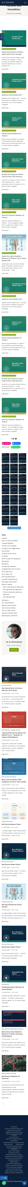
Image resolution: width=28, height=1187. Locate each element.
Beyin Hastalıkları (6, 685)
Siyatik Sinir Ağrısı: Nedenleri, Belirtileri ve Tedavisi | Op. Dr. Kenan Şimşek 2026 (14, 258)
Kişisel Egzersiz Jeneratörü (10, 615)
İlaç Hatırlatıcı (6, 551)
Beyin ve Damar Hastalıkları (10, 541)
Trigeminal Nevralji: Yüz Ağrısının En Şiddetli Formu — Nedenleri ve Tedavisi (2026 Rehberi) (14, 735)
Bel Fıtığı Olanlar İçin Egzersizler (12, 589)
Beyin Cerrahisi (6, 730)
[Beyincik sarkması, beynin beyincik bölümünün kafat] (5, 479)
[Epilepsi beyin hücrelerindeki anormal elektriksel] (14, 489)
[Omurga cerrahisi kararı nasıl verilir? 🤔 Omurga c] (22, 500)
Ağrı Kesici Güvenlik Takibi (9, 613)
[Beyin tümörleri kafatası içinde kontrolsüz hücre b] (14, 479)
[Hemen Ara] (24, 1183)
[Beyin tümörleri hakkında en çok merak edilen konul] (14, 520)
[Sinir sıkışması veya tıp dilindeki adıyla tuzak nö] (5, 520)
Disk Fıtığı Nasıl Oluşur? (8, 577)
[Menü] (25, 3)
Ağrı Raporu (5, 564)
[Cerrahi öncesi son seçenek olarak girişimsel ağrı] (22, 489)
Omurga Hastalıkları (7, 543)
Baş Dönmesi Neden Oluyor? (11, 864)
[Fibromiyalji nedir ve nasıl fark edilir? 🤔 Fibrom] (22, 468)
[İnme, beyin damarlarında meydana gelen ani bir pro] (14, 510)
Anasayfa (4, 538)
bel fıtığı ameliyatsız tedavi (11, 824)
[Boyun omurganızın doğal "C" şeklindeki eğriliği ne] (14, 468)
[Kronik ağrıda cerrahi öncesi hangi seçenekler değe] (5, 500)
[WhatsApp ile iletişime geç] (4, 1183)
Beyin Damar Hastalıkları (16, 1029)
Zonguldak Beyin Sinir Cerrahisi (11, 569)
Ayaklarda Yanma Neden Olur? (12, 95)
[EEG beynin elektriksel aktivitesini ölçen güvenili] (14, 500)
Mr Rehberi (5, 556)
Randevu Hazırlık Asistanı (9, 605)
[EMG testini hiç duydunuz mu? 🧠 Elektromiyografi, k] (5, 510)
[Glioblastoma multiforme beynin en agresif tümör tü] (5, 468)
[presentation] (14, 38)
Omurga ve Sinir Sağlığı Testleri (11, 548)
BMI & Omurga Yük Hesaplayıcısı (11, 559)
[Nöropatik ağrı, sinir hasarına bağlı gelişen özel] (5, 489)
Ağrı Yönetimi (5, 984)
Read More (6, 69)
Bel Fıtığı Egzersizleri (9, 597)
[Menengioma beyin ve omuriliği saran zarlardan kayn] (22, 458)
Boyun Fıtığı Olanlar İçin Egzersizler (13, 587)
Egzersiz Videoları (7, 584)
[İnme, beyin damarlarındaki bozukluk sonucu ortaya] (22, 510)
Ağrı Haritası (5, 561)
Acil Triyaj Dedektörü (8, 603)
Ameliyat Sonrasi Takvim (9, 553)
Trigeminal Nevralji (15, 730)
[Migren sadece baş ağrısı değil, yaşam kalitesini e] (5, 458)
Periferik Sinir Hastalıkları (9, 49)
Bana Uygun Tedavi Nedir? (9, 582)
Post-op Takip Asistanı (8, 610)
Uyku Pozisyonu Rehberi (9, 608)
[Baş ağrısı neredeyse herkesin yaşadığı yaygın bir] (22, 479)
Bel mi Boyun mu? (7, 574)
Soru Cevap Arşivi (7, 571)
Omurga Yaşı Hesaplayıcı (9, 566)
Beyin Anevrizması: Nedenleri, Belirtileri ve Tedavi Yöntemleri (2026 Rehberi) (12, 1034)
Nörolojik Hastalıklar (8, 861)
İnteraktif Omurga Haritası (9, 579)
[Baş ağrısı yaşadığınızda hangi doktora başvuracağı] (14, 458)
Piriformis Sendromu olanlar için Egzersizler (12, 593)
